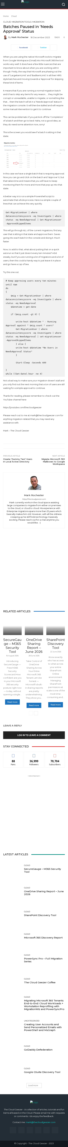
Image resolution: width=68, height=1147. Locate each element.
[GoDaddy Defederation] (12, 1048)
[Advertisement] (34, 568)
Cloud (14, 16)
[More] (53, 47)
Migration (38, 22)
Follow (34, 754)
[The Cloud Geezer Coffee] (12, 981)
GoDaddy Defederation (38, 1049)
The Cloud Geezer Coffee (40, 982)
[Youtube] (55, 1130)
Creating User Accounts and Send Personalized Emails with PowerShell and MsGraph (43, 1027)
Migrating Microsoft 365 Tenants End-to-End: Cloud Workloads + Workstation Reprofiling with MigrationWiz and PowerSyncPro (44, 1005)
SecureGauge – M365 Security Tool (12, 646)
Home (6, 16)
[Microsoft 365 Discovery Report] (12, 936)
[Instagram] (21, 1130)
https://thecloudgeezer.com (34, 499)
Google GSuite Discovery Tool (42, 1072)
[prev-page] (31, 713)
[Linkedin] (30, 1130)
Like (13, 754)
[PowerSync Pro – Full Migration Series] (12, 958)
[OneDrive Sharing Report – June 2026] (34, 626)
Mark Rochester (19, 37)
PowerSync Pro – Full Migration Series (43, 960)
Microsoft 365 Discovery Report (43, 937)
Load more (33, 1085)
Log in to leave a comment (34, 735)
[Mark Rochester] (5, 37)
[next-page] (36, 713)
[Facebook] (13, 1130)
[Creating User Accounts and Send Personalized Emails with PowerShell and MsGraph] (12, 1026)
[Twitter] (46, 1130)
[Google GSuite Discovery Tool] (12, 1070)
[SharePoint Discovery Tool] (55, 626)
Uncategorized (31, 1021)
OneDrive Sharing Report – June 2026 (34, 646)
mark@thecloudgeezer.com (41, 1122)
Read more (12, 702)
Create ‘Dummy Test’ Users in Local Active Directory (17, 460)
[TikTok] (38, 1130)
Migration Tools (22, 22)
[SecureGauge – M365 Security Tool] (12, 626)
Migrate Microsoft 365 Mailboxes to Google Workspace (53, 461)
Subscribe (55, 754)
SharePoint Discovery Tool (55, 644)
